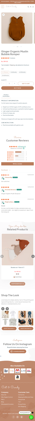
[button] (2, 6)
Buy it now (17, 88)
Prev (2, 308)
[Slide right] (21, 46)
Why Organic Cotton (7, 397)
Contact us (21, 394)
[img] (5, 175)
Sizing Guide (21, 399)
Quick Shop (18, 277)
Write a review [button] (17, 164)
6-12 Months (22, 72)
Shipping (12, 65)
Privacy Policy (22, 404)
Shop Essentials (16, 283)
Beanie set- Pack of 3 (17, 267)
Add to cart (26, 83)
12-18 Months (6, 76)
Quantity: (4, 80)
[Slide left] (14, 46)
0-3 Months (5, 72)
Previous (2, 256)
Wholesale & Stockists (7, 404)
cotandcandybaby (18, 351)
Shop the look (8, 328)
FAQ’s (2, 399)
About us (3, 394)
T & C (19, 402)
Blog (2, 402)
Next (33, 256)
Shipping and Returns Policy (25, 397)
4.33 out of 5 (22, 146)
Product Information (6, 95)
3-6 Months (14, 72)
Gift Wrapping (22, 406)
